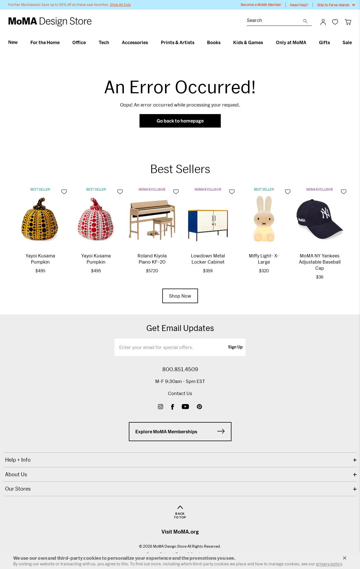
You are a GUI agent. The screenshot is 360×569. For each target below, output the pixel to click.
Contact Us (180, 393)
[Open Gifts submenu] (332, 42)
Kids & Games (248, 42)
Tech (104, 42)
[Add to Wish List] (64, 191)
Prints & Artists (177, 42)
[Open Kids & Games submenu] (265, 42)
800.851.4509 (180, 369)
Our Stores (18, 489)
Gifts (324, 42)
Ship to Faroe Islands (333, 5)
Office (79, 42)
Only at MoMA (291, 42)
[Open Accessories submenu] (150, 42)
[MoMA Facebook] (172, 407)
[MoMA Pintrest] (199, 407)
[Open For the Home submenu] (62, 42)
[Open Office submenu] (88, 42)
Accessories (135, 42)
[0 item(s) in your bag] (348, 22)
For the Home (45, 42)
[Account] (323, 22)
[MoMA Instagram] (160, 407)
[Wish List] (335, 22)
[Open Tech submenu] (111, 42)
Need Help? (299, 5)
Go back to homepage (180, 120)
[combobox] (275, 21)
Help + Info (18, 460)
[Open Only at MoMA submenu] (308, 42)
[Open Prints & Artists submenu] (197, 42)
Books (213, 42)
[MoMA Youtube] (185, 407)
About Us (16, 474)
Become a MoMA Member (261, 4)
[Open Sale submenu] (354, 42)
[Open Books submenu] (223, 42)
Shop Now (180, 295)
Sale (347, 42)
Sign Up (235, 347)
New (13, 42)
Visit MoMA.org (180, 532)
